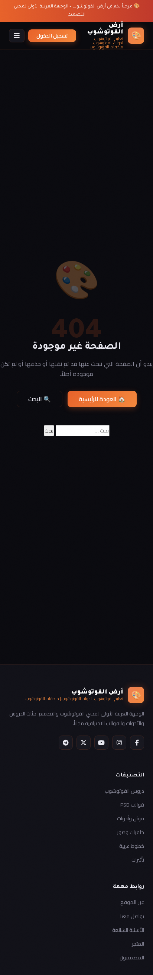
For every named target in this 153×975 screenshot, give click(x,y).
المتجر (138, 944)
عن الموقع (132, 902)
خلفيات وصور (130, 832)
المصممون (132, 957)
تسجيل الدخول (52, 36)
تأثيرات (137, 860)
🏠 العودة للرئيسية (102, 399)
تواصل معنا (132, 916)
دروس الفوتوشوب (124, 791)
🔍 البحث (39, 399)
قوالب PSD (132, 805)
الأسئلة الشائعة (128, 930)
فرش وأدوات (130, 818)
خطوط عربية (131, 846)
